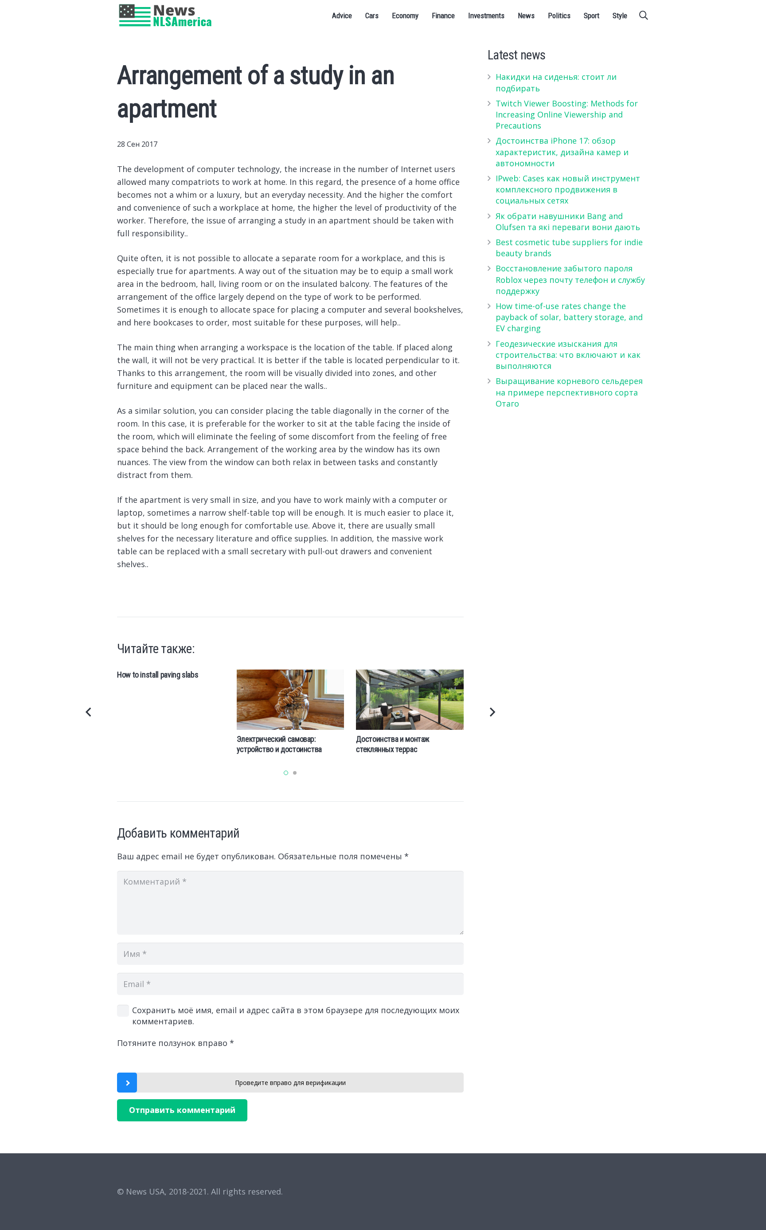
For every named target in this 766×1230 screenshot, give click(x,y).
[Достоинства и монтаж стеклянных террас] (410, 700)
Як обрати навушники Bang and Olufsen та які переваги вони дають (568, 221)
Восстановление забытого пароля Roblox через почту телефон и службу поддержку (570, 279)
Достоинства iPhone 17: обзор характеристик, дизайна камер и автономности (562, 151)
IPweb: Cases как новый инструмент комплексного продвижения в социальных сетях (568, 189)
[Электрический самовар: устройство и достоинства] (290, 700)
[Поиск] (643, 15)
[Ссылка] (165, 15)
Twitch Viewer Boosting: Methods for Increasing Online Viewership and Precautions (567, 114)
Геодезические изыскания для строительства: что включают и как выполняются (568, 354)
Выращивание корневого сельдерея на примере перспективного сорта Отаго (569, 392)
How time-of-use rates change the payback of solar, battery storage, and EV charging (569, 317)
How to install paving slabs (157, 674)
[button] (285, 772)
